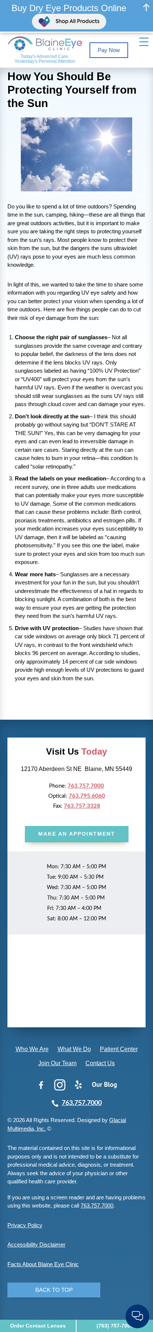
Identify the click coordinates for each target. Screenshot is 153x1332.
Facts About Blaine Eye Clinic (43, 1264)
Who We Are (32, 1049)
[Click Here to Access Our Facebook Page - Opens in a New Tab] (41, 1084)
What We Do (74, 1049)
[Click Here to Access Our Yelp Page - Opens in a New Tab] (78, 1084)
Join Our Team (57, 1063)
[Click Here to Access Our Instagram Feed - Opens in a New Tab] (59, 1084)
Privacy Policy (24, 1225)
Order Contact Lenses (38, 1326)
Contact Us (100, 1063)
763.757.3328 (82, 806)
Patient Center (119, 1049)
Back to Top (54, 1290)
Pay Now (109, 50)
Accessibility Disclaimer (36, 1244)
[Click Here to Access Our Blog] (104, 1084)
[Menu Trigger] (144, 42)
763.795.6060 (87, 796)
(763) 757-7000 (115, 1326)
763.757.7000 (86, 786)
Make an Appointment (76, 834)
